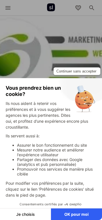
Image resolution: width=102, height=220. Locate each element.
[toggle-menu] (8, 8)
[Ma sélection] (78, 8)
